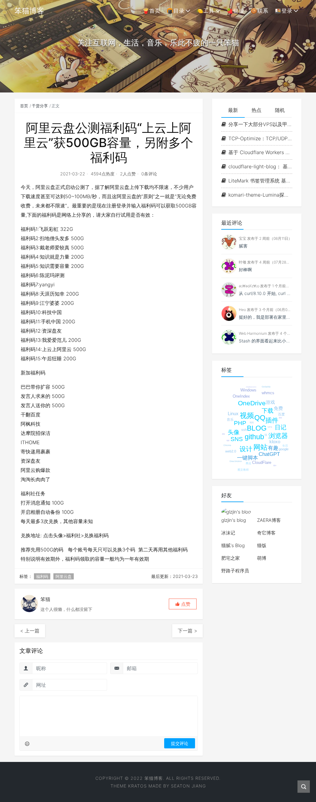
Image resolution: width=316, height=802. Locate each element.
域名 (252, 422)
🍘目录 (176, 11)
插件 (271, 420)
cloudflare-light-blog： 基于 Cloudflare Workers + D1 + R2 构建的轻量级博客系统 (260, 166)
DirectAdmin (236, 461)
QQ (259, 418)
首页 (24, 105)
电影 (228, 440)
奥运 (248, 463)
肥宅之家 (230, 558)
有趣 (273, 448)
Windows (248, 390)
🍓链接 (235, 11)
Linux (233, 413)
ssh (244, 430)
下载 (267, 410)
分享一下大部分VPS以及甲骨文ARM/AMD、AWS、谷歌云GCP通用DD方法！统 (260, 124)
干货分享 (40, 105)
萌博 (261, 558)
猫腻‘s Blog (233, 545)
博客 (223, 434)
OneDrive (252, 403)
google (284, 449)
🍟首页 (151, 11)
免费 (278, 408)
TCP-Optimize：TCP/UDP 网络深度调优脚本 (260, 138)
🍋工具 (205, 11)
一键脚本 (247, 458)
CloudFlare (261, 462)
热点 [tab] (256, 110)
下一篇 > (187, 631)
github (254, 437)
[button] (183, 604)
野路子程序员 (235, 571)
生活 (285, 445)
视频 (247, 415)
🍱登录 (284, 11)
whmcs (268, 393)
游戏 (270, 402)
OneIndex (241, 396)
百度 (281, 414)
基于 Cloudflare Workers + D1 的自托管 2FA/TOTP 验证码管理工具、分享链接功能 (260, 152)
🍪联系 (259, 11)
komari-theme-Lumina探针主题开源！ (260, 195)
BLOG (257, 428)
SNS (237, 439)
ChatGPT (269, 454)
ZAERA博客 (269, 520)
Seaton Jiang (188, 785)
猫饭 (261, 545)
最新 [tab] (233, 110)
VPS (270, 427)
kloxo (274, 441)
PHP (240, 423)
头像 (233, 432)
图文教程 (243, 469)
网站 (260, 447)
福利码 (42, 576)
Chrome (227, 445)
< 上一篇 (30, 631)
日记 (280, 427)
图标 (280, 418)
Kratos (137, 785)
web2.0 (230, 451)
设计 (245, 448)
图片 (274, 465)
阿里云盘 (64, 576)
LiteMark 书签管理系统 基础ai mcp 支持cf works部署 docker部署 (260, 181)
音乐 (230, 419)
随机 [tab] (280, 110)
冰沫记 (228, 533)
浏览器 (278, 435)
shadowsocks (251, 387)
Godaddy (266, 387)
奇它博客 (266, 533)
